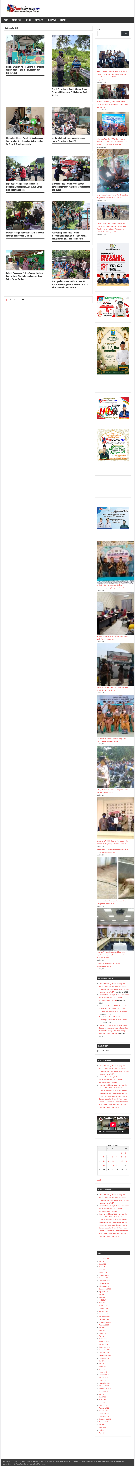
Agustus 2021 (104, 1422)
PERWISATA (39, 20)
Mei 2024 (102, 1333)
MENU (6, 20)
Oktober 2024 (104, 1319)
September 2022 (105, 1388)
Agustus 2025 (104, 1292)
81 (23, 300)
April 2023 (102, 1369)
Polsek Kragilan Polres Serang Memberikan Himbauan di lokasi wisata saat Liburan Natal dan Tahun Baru (69, 235)
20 (113, 1165)
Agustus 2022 (104, 1391)
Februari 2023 (104, 1375)
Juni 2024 (102, 1330)
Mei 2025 (102, 1300)
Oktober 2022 (104, 1386)
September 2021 (105, 1419)
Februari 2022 (104, 1408)
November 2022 (104, 1383)
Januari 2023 (103, 1377)
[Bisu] (123, 1132)
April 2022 (102, 1402)
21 (117, 1165)
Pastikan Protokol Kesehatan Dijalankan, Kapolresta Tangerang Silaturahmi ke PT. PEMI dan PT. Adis (111, 954)
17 (99, 1165)
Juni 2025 (102, 1297)
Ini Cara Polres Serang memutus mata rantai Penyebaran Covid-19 (68, 139)
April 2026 (102, 1269)
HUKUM (28, 20)
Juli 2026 (102, 1261)
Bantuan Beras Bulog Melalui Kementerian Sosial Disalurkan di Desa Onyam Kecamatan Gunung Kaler (112, 104)
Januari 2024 (103, 1344)
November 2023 (104, 1350)
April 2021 (102, 1433)
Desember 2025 (104, 1280)
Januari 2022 (103, 1411)
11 (104, 1161)
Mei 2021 (102, 1430)
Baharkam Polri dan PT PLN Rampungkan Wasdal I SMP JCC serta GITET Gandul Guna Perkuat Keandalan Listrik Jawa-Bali (112, 141)
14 (117, 1161)
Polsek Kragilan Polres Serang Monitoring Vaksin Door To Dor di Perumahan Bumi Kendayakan (25, 69)
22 (122, 1165)
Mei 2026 (102, 1267)
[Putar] (100, 1132)
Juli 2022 (102, 1394)
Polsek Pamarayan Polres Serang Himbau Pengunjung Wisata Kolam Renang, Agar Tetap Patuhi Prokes (24, 276)
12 (108, 1161)
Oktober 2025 (104, 1286)
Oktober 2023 (104, 1352)
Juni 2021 (102, 1427)
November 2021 (104, 1416)
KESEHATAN (52, 20)
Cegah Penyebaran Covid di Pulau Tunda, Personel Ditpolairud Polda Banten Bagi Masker (70, 92)
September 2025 (105, 1289)
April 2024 (102, 1336)
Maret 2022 (103, 1405)
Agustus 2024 (104, 1325)
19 (108, 1165)
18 (104, 1165)
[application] (113, 1125)
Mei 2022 (102, 1400)
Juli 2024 (102, 1328)
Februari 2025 (104, 1308)
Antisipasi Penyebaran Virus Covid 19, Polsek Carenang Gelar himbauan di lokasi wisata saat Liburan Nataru (70, 284)
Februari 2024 (104, 1341)
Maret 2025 (103, 1305)
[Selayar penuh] (126, 1132)
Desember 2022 (104, 1380)
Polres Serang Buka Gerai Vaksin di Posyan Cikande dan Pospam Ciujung (25, 234)
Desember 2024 (104, 1314)
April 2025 (102, 1303)
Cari (98, 29)
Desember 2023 (104, 1347)
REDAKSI (63, 20)
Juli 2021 (102, 1424)
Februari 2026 (104, 1275)
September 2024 (105, 1322)
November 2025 (104, 1283)
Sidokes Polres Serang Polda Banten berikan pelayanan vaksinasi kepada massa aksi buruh (71, 186)
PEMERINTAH (16, 20)
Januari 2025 (103, 1311)
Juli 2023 (102, 1361)
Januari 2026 (103, 1278)
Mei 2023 (102, 1366)
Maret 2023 (103, 1372)
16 (126, 1161)
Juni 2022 (102, 1397)
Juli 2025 (102, 1294)
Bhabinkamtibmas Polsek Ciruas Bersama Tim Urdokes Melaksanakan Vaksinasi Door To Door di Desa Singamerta (25, 141)
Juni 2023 (102, 1364)
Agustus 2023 (104, 1358)
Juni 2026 (102, 1264)
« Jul (99, 1180)
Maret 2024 (103, 1339)
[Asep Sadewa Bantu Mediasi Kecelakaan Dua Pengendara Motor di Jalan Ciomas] (113, 170)
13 (113, 1161)
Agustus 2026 (104, 1258)
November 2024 (104, 1316)
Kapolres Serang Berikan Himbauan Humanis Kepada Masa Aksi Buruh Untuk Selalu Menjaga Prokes (24, 186)
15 (122, 1161)
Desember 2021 (104, 1413)
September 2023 (105, 1355)
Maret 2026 (103, 1272)
